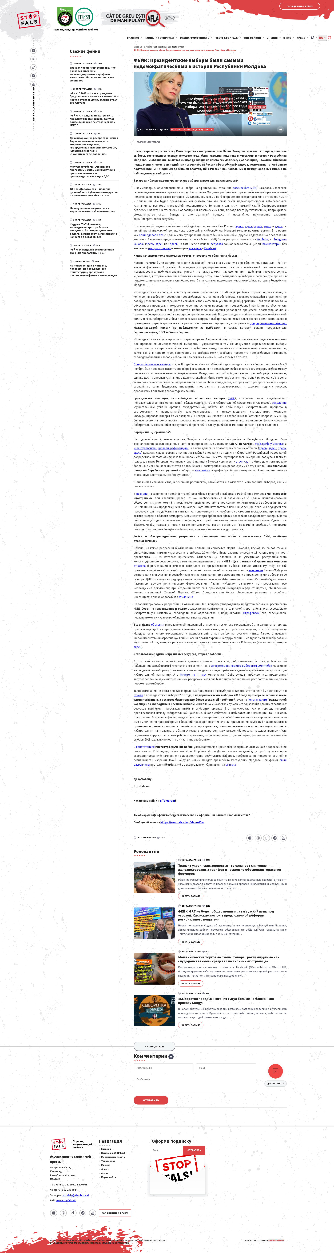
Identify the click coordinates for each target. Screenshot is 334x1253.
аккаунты (195, 248)
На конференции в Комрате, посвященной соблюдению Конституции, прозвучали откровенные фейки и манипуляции (93, 270)
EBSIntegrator (276, 1240)
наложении (202, 470)
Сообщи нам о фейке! (300, 6)
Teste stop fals (226, 38)
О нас (287, 38)
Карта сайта (108, 1177)
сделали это (155, 235)
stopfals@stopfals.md (75, 1195)
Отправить (151, 1100)
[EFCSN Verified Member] (84, 17)
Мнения (272, 38)
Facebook (210, 248)
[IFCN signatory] (65, 17)
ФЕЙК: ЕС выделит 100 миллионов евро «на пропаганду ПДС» (92, 251)
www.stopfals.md (66, 1200)
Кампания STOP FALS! (159, 38)
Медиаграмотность (194, 38)
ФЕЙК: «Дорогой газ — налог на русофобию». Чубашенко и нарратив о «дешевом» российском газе (94, 192)
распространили (159, 248)
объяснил (157, 624)
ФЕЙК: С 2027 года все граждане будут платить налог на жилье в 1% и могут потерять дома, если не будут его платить (94, 97)
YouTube (262, 239)
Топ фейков (252, 38)
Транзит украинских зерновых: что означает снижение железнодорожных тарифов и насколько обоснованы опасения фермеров (93, 74)
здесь (239, 226)
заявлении (279, 403)
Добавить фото (275, 1083)
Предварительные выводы (152, 364)
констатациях (145, 747)
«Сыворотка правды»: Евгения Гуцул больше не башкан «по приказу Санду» (226, 1001)
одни (142, 235)
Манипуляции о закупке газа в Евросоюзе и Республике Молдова (92, 209)
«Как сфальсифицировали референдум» (161, 448)
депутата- (217, 244)
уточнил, (242, 461)
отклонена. (185, 597)
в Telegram (167, 800)
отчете (138, 695)
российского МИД (245, 188)
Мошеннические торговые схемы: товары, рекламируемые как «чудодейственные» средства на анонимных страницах (228, 959)
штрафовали (251, 613)
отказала (140, 566)
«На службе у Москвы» (269, 444)
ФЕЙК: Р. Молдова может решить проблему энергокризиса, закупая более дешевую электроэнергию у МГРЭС (92, 120)
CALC (232, 398)
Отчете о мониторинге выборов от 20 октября (241, 666)
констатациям (257, 700)
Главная (133, 38)
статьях (230, 764)
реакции (142, 494)
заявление (256, 570)
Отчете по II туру (193, 674)
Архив (301, 38)
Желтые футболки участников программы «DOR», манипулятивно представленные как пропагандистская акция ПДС (92, 171)
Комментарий (271, 244)
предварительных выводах (268, 323)
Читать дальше (190, 896)
